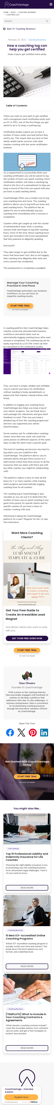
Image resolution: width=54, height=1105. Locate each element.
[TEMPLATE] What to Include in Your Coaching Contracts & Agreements (26, 1017)
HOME (5, 12)
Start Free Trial (20, 305)
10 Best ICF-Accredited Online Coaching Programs (25, 937)
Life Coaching (13, 849)
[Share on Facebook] (11, 732)
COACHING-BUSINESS (27, 12)
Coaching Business (37, 39)
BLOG (13, 12)
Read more (27, 887)
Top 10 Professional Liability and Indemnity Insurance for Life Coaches (27, 857)
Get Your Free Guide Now (27, 638)
